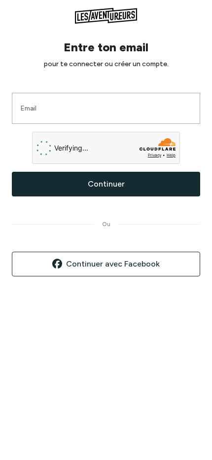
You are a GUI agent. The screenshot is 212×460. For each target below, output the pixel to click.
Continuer (106, 184)
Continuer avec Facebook (113, 263)
